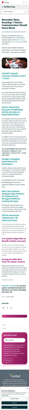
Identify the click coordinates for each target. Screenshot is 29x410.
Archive (4, 328)
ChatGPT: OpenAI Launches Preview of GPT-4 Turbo (14, 76)
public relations (21, 40)
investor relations (15, 42)
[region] (14, 398)
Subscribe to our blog (9, 286)
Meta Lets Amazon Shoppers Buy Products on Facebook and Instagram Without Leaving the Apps (13, 196)
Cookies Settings (14, 398)
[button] (23, 2)
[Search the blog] (24, 11)
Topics (4, 325)
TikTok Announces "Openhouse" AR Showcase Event (10, 217)
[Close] (27, 388)
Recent (4, 316)
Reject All (14, 402)
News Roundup (10, 296)
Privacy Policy (5, 395)
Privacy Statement (14, 353)
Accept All (14, 407)
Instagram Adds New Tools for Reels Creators (13, 260)
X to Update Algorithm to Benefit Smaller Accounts (14, 239)
